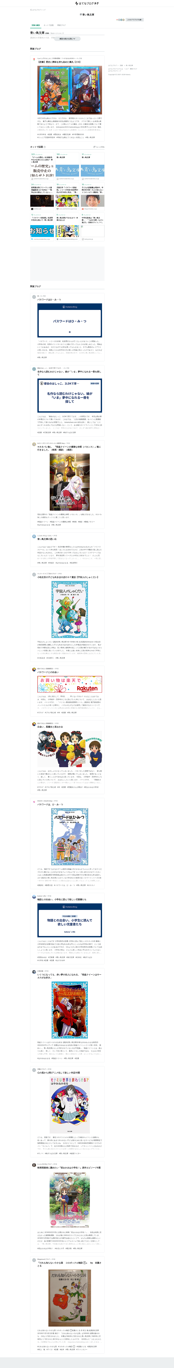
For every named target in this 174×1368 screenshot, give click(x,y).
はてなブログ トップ (38, 10)
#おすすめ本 (60, 960)
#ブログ (40, 712)
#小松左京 (41, 658)
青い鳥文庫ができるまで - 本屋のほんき (67, 219)
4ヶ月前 (79, 58)
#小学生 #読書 (42, 960)
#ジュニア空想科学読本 (46, 137)
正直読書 (40, 971)
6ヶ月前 (43, 296)
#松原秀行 (73, 563)
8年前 (55, 1164)
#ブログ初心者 (50, 712)
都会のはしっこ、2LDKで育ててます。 (49, 368)
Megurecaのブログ (43, 1259)
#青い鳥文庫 (90, 137)
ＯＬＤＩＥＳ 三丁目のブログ (46, 573)
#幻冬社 (79, 957)
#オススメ (91, 885)
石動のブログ (41, 1069)
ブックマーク (36, 154)
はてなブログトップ (114, 71)
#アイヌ (50, 1349)
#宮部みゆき (42, 957)
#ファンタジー (81, 1349)
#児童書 (51, 957)
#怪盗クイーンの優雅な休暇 (60, 522)
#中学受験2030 (78, 134)
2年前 (55, 535)
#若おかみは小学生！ (45, 1248)
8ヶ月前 (66, 368)
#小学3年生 (41, 134)
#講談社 (40, 885)
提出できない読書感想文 (45, 668)
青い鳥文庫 (61, 157)
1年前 (68, 443)
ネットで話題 (49, 25)
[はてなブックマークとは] (45, 147)
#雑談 (80, 522)
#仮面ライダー (75, 1153)
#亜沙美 (69, 1248)
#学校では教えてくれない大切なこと (70, 137)
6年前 (47, 971)
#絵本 (62, 1349)
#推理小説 (49, 885)
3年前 (57, 668)
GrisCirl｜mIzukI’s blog (44, 801)
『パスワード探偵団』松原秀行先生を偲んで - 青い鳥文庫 (42, 219)
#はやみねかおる (43, 525)
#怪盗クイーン (42, 522)
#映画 (74, 522)
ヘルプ (126, 69)
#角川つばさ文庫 (69, 432)
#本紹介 (51, 563)
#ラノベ (40, 1153)
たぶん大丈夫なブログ (44, 1164)
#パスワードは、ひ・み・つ (64, 885)
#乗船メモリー (89, 522)
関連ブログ (61, 25)
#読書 (50, 134)
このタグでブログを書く (135, 20)
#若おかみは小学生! (91, 787)
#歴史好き (57, 134)
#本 (58, 712)
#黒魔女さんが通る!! (75, 787)
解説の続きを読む (66, 39)
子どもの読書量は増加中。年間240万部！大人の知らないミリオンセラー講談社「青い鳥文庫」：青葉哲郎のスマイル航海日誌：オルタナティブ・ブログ (92, 189)
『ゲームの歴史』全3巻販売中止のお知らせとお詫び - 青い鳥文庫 (42, 159)
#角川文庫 (70, 957)
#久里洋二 (50, 658)
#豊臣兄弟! (66, 134)
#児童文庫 (47, 432)
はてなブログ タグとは (115, 69)
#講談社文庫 (92, 1346)
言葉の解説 (36, 25)
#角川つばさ (87, 957)
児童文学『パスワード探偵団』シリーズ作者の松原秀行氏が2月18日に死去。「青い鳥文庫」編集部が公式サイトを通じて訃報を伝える (67, 189)
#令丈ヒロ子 (59, 1248)
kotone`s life (41, 896)
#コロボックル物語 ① (66, 1346)
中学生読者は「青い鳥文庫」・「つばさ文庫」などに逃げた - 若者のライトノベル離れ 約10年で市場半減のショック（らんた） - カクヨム (92, 220)
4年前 (56, 801)
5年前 (49, 896)
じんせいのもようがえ (44, 535)
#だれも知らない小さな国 (47, 1346)
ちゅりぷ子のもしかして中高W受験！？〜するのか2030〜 (56, 58)
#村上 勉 (41, 1349)
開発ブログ (133, 69)
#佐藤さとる (81, 1346)
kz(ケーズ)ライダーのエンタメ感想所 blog (51, 443)
